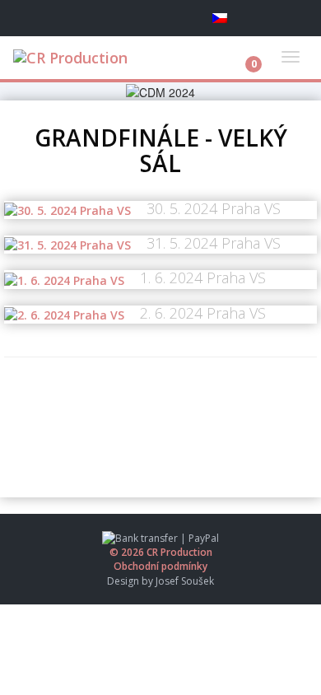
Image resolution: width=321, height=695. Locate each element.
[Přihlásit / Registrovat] (286, 18)
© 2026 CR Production (160, 552)
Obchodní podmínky (160, 566)
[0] (241, 52)
